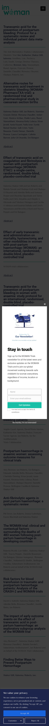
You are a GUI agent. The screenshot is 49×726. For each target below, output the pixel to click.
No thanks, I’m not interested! (24, 422)
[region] (24, 707)
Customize (12, 721)
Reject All (35, 721)
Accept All (24, 713)
